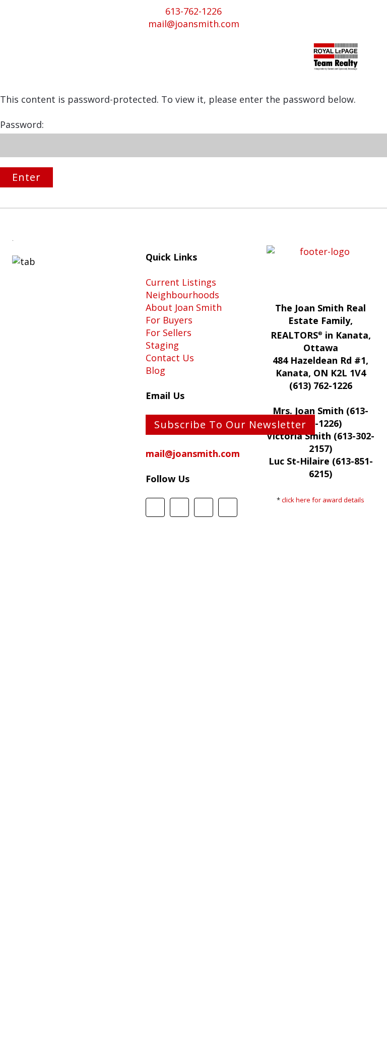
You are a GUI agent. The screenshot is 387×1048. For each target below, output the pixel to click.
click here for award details (323, 499)
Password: (22, 124)
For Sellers (168, 332)
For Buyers (169, 320)
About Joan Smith (184, 307)
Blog (155, 370)
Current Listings (181, 282)
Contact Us (170, 358)
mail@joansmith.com (193, 24)
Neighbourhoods (182, 295)
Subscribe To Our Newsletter (230, 424)
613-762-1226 (193, 11)
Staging (162, 345)
